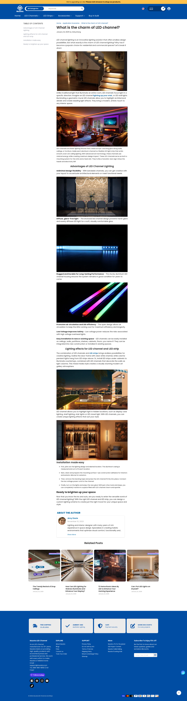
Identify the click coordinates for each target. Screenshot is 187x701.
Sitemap (84, 656)
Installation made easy (32, 40)
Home (58, 23)
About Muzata (60, 644)
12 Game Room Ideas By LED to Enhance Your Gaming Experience (108, 588)
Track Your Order (61, 654)
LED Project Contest (114, 647)
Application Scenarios (71, 23)
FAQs (57, 649)
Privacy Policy (86, 644)
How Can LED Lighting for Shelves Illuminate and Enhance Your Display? (76, 588)
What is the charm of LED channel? (94, 23)
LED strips (94, 353)
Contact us (59, 651)
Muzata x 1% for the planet (116, 644)
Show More (71, 534)
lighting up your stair (102, 95)
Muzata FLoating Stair (115, 651)
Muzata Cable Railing (115, 649)
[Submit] (155, 655)
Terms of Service (87, 649)
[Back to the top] (179, 693)
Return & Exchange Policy (90, 654)
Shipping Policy (87, 651)
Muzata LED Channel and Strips (43, 696)
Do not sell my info (88, 647)
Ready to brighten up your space (36, 44)
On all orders (44, 627)
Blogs (57, 647)
